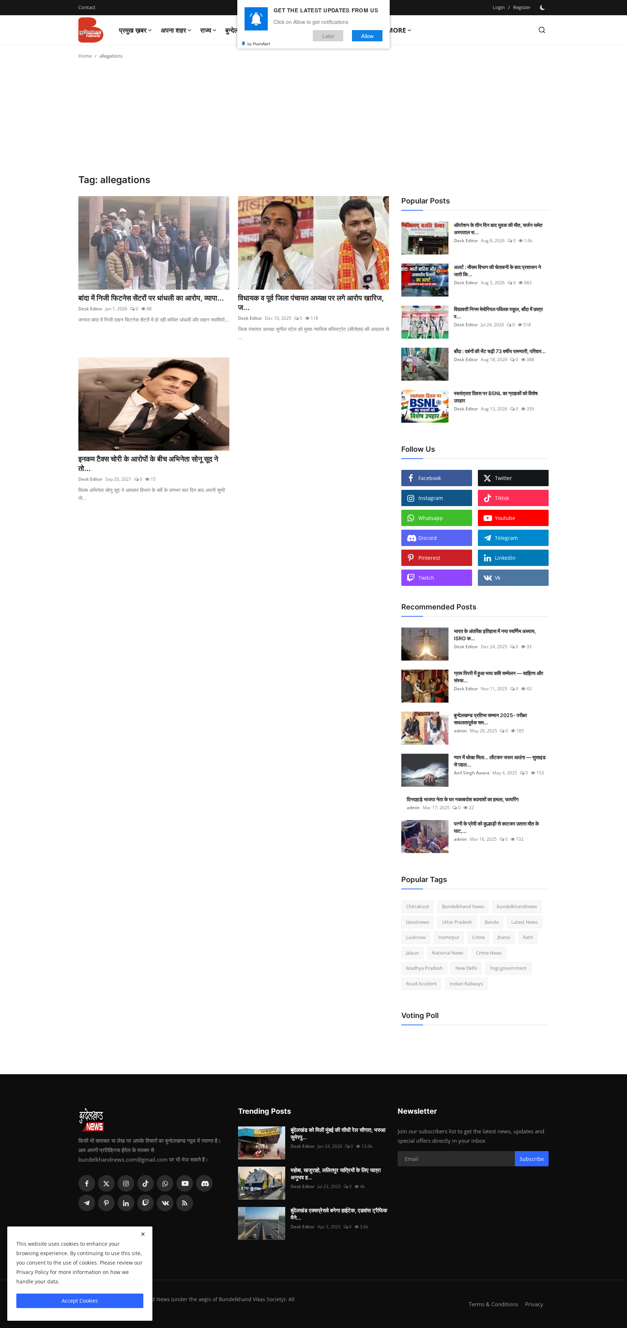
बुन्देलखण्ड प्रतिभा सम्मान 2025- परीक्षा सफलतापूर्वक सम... (490, 718)
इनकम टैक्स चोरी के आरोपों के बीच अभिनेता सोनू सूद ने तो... (148, 464)
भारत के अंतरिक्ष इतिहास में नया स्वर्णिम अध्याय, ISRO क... (495, 634)
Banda (492, 922)
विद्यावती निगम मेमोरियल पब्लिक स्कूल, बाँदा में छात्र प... (498, 312)
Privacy (534, 1304)
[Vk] (165, 1203)
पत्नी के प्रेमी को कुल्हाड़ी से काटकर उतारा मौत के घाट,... (496, 827)
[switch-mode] (543, 7)
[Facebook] (86, 1183)
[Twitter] (106, 1183)
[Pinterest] (106, 1203)
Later (328, 36)
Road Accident (421, 983)
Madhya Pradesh (424, 968)
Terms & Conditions (493, 1304)
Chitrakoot (417, 906)
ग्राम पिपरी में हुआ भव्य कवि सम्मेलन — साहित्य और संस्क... (498, 676)
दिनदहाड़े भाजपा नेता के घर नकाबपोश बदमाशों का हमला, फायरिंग (463, 799)
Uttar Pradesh (457, 922)
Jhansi (503, 937)
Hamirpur (448, 937)
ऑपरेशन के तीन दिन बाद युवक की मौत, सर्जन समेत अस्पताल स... (498, 228)
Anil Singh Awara (471, 773)
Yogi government (508, 968)
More (396, 30)
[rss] (184, 1203)
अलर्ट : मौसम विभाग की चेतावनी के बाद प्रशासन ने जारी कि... (497, 270)
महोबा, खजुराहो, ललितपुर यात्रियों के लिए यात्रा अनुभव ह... (336, 1174)
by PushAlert (258, 43)
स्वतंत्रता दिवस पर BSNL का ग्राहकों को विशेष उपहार (496, 397)
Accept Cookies (80, 1300)
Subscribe (532, 1158)
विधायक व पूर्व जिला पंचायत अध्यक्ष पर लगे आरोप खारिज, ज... (311, 303)
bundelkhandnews (517, 906)
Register (521, 7)
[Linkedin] (126, 1203)
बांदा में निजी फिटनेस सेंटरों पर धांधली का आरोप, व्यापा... (151, 298)
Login (499, 7)
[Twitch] (145, 1203)
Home (85, 56)
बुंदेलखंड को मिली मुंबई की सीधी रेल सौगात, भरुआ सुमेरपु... (338, 1133)
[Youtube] (184, 1183)
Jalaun (412, 953)
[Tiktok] (145, 1183)
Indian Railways (466, 983)
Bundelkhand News (463, 906)
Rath (528, 937)
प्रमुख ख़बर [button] (133, 30)
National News (447, 953)
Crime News (489, 953)
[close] (143, 1234)
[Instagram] (126, 1183)
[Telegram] (86, 1203)
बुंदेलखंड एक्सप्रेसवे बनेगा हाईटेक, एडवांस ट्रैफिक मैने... (339, 1214)
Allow (367, 36)
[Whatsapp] (165, 1183)
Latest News (524, 922)
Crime (478, 937)
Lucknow (416, 937)
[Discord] (204, 1183)
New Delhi (466, 968)
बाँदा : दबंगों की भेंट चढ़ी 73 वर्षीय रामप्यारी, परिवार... (500, 351)
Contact (86, 7)
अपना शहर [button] (173, 30)
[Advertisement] (313, 119)
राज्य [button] (205, 30)
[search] (542, 30)
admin (460, 731)
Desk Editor (90, 309)
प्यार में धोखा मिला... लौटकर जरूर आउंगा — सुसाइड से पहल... (500, 761)
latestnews (417, 922)
